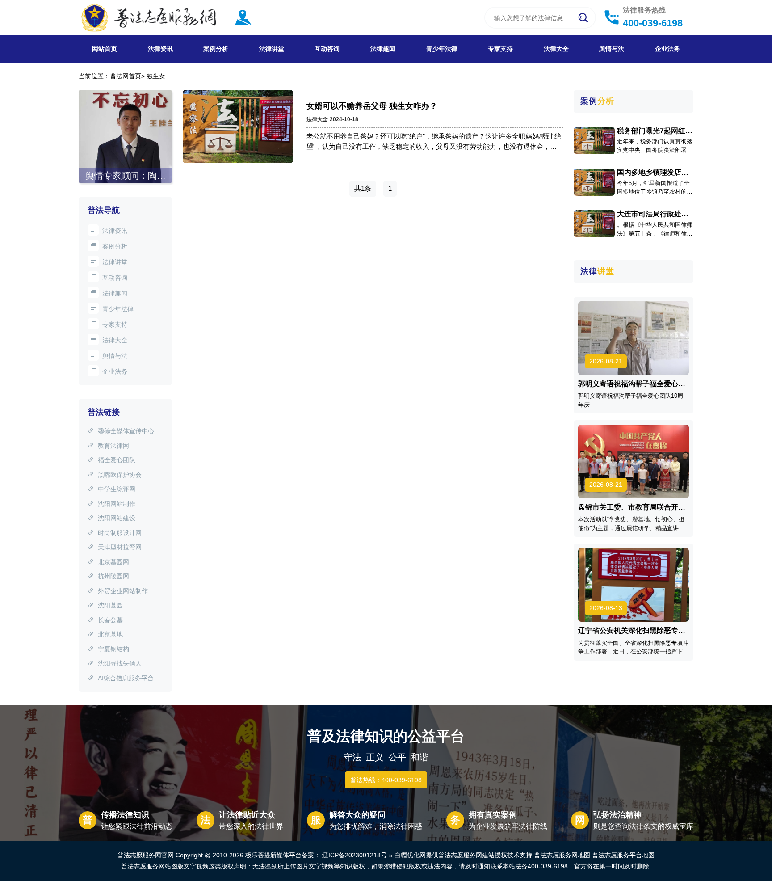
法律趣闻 (382, 48)
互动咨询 (327, 48)
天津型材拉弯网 (120, 547)
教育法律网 (113, 445)
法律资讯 (160, 48)
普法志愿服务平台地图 (623, 855)
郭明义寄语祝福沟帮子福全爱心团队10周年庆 (631, 384)
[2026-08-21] (633, 337)
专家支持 (500, 48)
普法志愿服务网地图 (562, 855)
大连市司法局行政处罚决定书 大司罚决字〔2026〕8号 (652, 214)
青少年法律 (441, 48)
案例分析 (215, 48)
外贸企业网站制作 (123, 590)
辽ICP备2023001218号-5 (357, 855)
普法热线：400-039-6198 (386, 780)
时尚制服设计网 (120, 532)
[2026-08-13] (633, 584)
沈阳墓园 (110, 605)
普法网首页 (125, 76)
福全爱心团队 (116, 460)
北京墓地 (110, 634)
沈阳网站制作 (116, 503)
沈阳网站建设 (116, 518)
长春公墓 (110, 620)
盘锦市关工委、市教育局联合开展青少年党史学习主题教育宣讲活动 (631, 507)
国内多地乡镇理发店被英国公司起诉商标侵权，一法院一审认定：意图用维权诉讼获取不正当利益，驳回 (652, 173)
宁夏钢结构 (113, 649)
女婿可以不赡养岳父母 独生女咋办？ (371, 105)
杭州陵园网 (113, 576)
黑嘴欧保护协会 (120, 474)
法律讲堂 (271, 48)
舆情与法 (611, 48)
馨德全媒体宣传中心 (126, 430)
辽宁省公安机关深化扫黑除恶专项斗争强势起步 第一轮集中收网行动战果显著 (632, 631)
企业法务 (667, 48)
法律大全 (556, 48)
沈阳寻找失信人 (120, 663)
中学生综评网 (116, 489)
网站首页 (104, 48)
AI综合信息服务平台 (126, 678)
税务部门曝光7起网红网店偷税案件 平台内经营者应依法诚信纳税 (654, 131)
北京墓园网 (113, 561)
